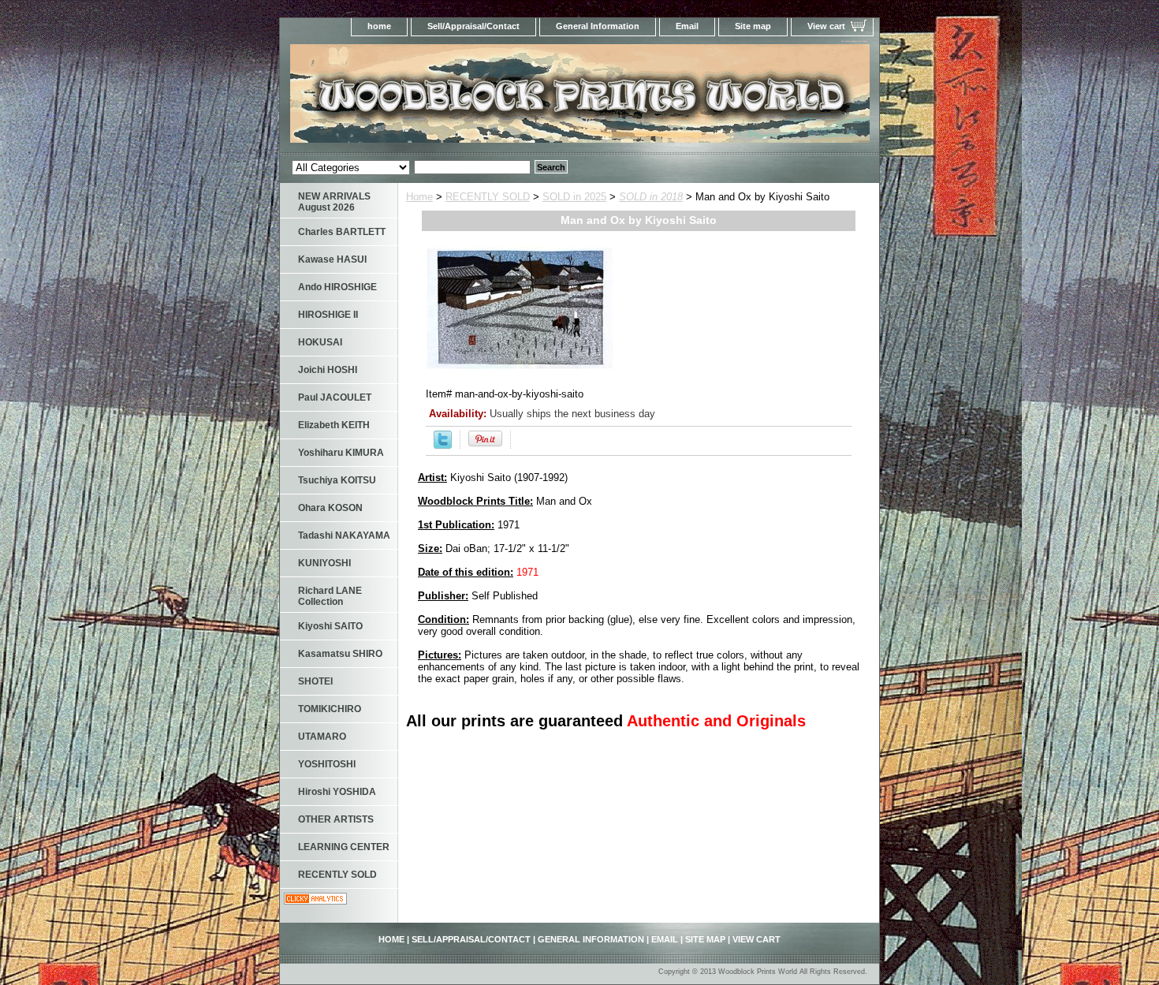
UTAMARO (322, 736)
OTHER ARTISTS (336, 819)
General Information (597, 26)
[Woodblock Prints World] (477, 98)
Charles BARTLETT (342, 231)
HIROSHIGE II (328, 314)
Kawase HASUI (332, 259)
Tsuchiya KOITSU (337, 480)
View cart (826, 26)
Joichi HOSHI (327, 369)
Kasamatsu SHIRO (340, 653)
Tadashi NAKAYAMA (344, 535)
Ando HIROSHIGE (337, 287)
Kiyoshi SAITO (330, 626)
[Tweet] (443, 445)
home (379, 26)
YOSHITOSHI (327, 764)
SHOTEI (315, 681)
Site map (753, 26)
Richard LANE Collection (330, 596)
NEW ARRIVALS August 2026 (334, 202)
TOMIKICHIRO (329, 708)
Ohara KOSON (330, 507)
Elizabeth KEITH (334, 425)
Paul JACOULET (334, 397)
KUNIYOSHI (324, 563)
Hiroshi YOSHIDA (337, 791)
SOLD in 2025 (574, 197)
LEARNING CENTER (343, 847)
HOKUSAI (320, 342)
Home (419, 197)
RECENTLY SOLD (487, 197)
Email (687, 26)
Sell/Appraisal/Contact (473, 26)
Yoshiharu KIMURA (341, 452)
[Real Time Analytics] (315, 901)
